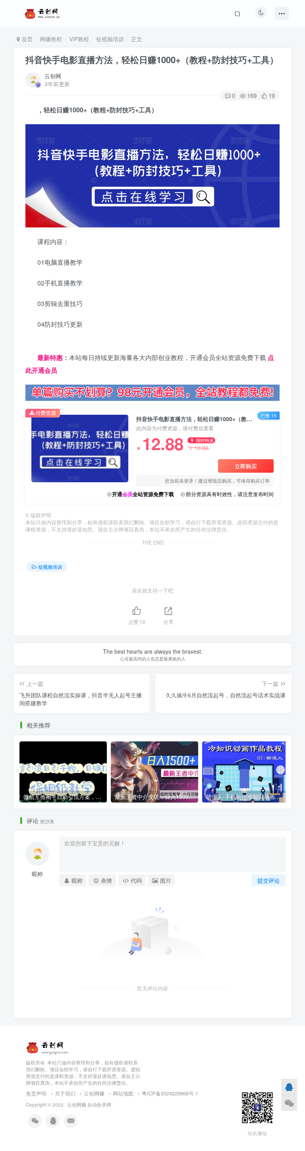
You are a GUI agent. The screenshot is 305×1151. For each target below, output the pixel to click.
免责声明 (36, 1093)
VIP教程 (79, 39)
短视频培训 (110, 39)
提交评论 (268, 880)
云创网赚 (94, 1093)
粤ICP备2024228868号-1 (170, 1093)
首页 (26, 39)
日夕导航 (38, 344)
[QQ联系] (289, 1087)
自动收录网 (99, 1104)
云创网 (52, 76)
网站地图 (123, 1093)
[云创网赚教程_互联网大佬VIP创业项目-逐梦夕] (47, 1047)
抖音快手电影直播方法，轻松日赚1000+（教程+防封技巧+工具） (151, 59)
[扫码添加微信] (289, 1103)
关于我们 (65, 1093)
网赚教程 (51, 39)
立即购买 (246, 466)
